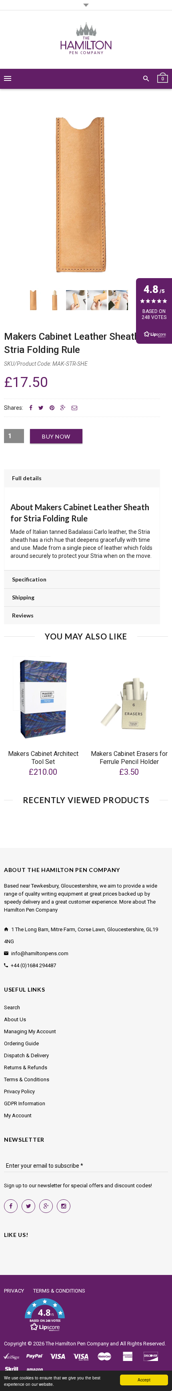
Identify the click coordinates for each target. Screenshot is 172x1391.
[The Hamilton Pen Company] (86, 39)
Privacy (14, 1291)
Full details (27, 478)
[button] (44, 1315)
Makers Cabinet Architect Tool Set (43, 758)
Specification (29, 579)
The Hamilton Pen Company (77, 1344)
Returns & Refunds (25, 1067)
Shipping (23, 597)
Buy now (56, 436)
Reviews (23, 615)
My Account (18, 1115)
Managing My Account (30, 1031)
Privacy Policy (19, 1091)
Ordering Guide (21, 1043)
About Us (15, 1019)
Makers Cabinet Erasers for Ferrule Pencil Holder (129, 758)
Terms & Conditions (26, 1079)
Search (12, 1007)
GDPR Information (24, 1103)
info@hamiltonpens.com (39, 953)
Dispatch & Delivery (26, 1055)
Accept (144, 1380)
